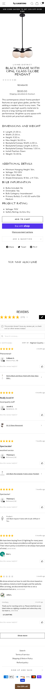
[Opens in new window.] (4, 556)
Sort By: (26, 343)
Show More (11, 548)
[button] (27, 317)
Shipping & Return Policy (22, 658)
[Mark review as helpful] (42, 366)
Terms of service (23, 654)
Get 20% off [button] (22, 686)
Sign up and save (22, 670)
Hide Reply (5, 602)
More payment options (22, 232)
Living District (22, 65)
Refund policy (22, 662)
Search (22, 650)
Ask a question (22, 239)
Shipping (13, 94)
